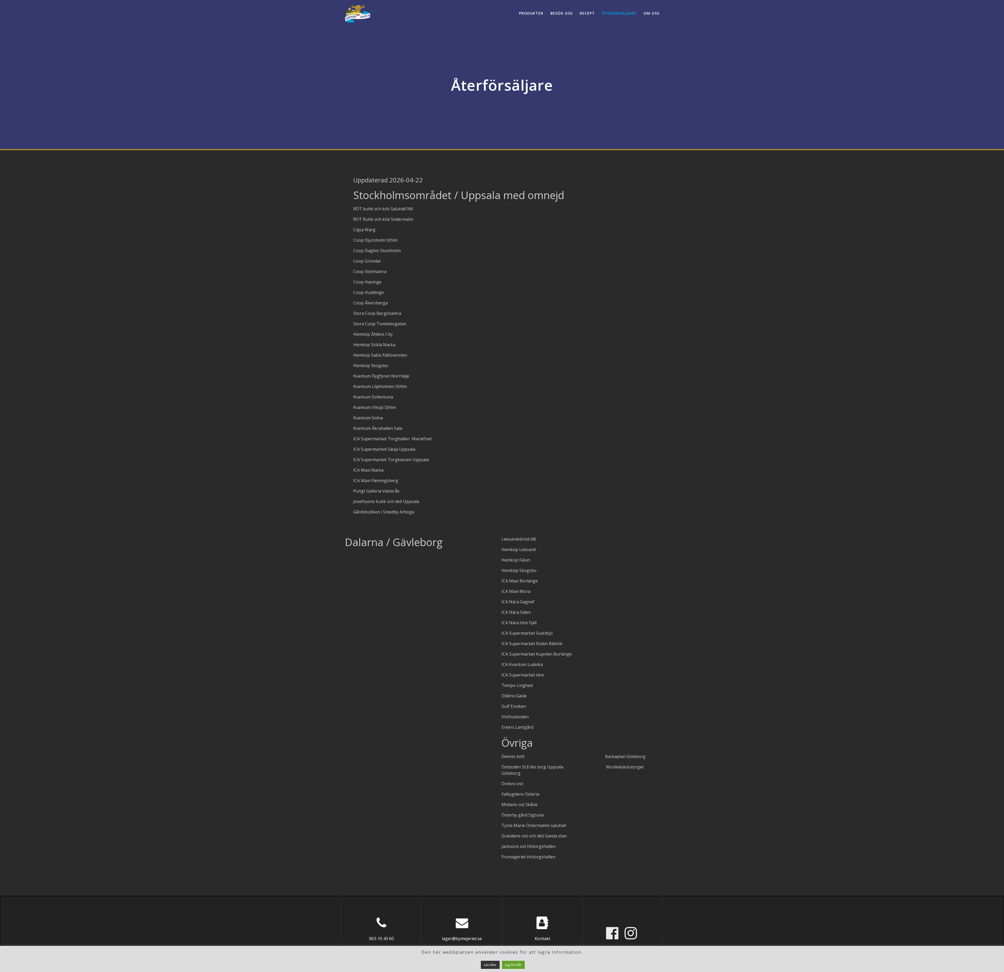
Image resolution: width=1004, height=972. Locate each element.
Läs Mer (490, 964)
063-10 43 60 (381, 938)
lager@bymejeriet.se (462, 938)
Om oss (651, 13)
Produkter (531, 13)
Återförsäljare (619, 13)
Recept (587, 13)
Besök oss (561, 13)
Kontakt (542, 938)
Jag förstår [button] (513, 964)
